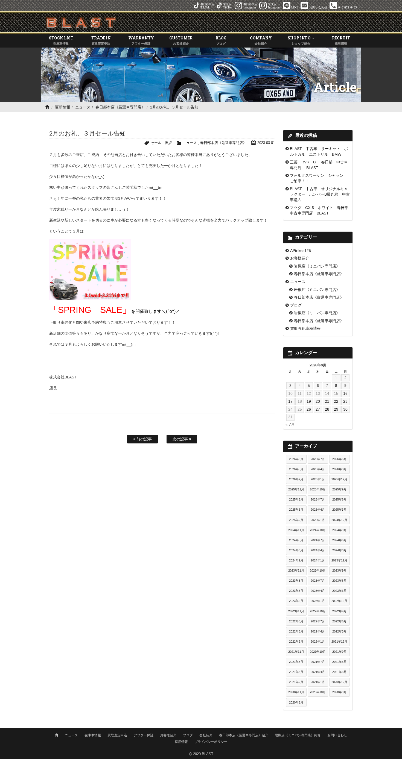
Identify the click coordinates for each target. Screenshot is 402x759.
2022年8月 (296, 621)
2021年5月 (296, 671)
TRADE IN (101, 40)
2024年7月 (318, 540)
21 (327, 401)
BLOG (220, 40)
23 (345, 401)
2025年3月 (339, 509)
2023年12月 (339, 560)
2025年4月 (318, 509)
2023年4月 (318, 590)
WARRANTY (141, 40)
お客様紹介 (299, 258)
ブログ (296, 305)
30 (345, 409)
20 (318, 401)
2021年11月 (296, 651)
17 (290, 401)
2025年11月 (296, 489)
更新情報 (62, 107)
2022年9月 (339, 611)
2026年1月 (318, 479)
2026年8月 (296, 459)
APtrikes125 (300, 250)
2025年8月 (296, 499)
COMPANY (261, 40)
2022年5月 (296, 631)
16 (345, 393)
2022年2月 (296, 641)
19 (309, 401)
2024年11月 (296, 530)
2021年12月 (339, 641)
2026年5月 (296, 469)
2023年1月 (318, 600)
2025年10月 (318, 489)
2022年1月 (318, 641)
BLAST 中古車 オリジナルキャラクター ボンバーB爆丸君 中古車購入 (320, 194)
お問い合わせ (337, 735)
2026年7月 (318, 459)
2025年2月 (296, 520)
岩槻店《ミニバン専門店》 (317, 266)
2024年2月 (296, 560)
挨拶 (168, 143)
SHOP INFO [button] (299, 40)
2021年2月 (296, 682)
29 (336, 409)
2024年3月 (339, 550)
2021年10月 (318, 651)
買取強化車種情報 (305, 328)
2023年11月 (296, 570)
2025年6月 (339, 499)
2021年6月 (339, 661)
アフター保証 (143, 735)
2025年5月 (296, 509)
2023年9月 (339, 570)
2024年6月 (339, 540)
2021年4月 (318, 671)
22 (336, 401)
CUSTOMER (181, 40)
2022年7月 (318, 621)
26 (309, 409)
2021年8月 (296, 661)
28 (327, 409)
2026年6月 (339, 459)
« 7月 (290, 424)
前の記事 (143, 439)
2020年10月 (318, 692)
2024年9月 (339, 530)
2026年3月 (339, 469)
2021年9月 (339, 651)
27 (318, 409)
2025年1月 (318, 520)
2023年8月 (296, 580)
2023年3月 (339, 590)
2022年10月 (318, 611)
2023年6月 (339, 580)
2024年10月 (318, 530)
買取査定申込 (117, 735)
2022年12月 (339, 600)
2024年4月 (318, 550)
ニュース (83, 107)
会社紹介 (205, 735)
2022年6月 (339, 621)
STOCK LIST (61, 40)
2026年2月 (296, 479)
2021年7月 (318, 661)
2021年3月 (339, 671)
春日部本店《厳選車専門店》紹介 (243, 735)
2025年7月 (318, 499)
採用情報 (181, 742)
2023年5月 (296, 590)
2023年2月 (296, 600)
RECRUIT (341, 40)
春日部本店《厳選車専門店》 (120, 107)
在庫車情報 (93, 735)
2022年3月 (339, 631)
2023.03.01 (266, 143)
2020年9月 (339, 692)
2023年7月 (318, 580)
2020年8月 (296, 702)
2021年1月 (318, 682)
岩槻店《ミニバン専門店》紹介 (298, 735)
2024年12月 (339, 520)
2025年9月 (339, 489)
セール (156, 143)
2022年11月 (296, 611)
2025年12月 (339, 479)
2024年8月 (296, 540)
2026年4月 (318, 469)
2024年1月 (318, 560)
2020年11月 (296, 692)
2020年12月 (339, 682)
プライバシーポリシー (210, 742)
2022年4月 (318, 631)
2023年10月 (318, 570)
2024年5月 (296, 550)
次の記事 (181, 439)
